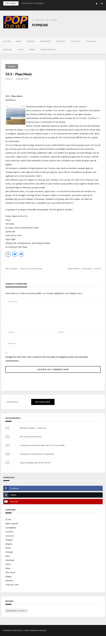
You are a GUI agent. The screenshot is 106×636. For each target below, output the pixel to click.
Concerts (61, 41)
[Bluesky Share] (14, 254)
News (18, 41)
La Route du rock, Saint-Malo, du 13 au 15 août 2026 (42, 445)
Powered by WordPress (12, 630)
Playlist (8, 576)
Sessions (7, 49)
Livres (8, 564)
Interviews (45, 41)
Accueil (7, 41)
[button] (96, 3)
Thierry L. (9, 79)
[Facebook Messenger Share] (21, 254)
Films (7, 556)
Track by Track (11, 584)
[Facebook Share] (8, 254)
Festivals (75, 41)
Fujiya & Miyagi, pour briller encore (35, 462)
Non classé (10, 572)
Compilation (10, 527)
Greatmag (34, 630)
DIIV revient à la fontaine (33, 3)
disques (8, 544)
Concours (91, 41)
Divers (32, 49)
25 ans (21, 49)
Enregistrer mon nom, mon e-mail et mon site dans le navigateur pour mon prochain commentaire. (46, 359)
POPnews (40, 25)
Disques (31, 41)
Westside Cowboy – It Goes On (33, 428)
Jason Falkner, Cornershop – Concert (84, 268)
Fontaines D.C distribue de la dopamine (37, 454)
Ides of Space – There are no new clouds (23, 268)
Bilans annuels (48, 49)
